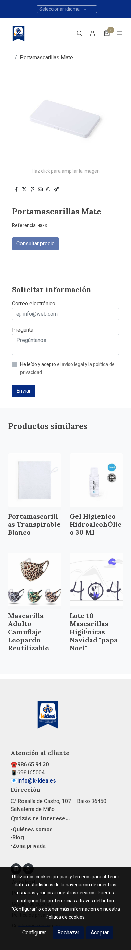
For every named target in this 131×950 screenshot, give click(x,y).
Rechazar (68, 932)
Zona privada (29, 845)
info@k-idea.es (36, 780)
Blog (18, 837)
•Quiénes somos (32, 829)
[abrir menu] (120, 33)
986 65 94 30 (33, 764)
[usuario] (93, 33)
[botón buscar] (79, 33)
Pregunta (22, 330)
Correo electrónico (33, 303)
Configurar (34, 932)
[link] (18, 33)
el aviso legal (71, 364)
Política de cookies (65, 917)
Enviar (23, 391)
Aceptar (100, 932)
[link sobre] (65, 718)
